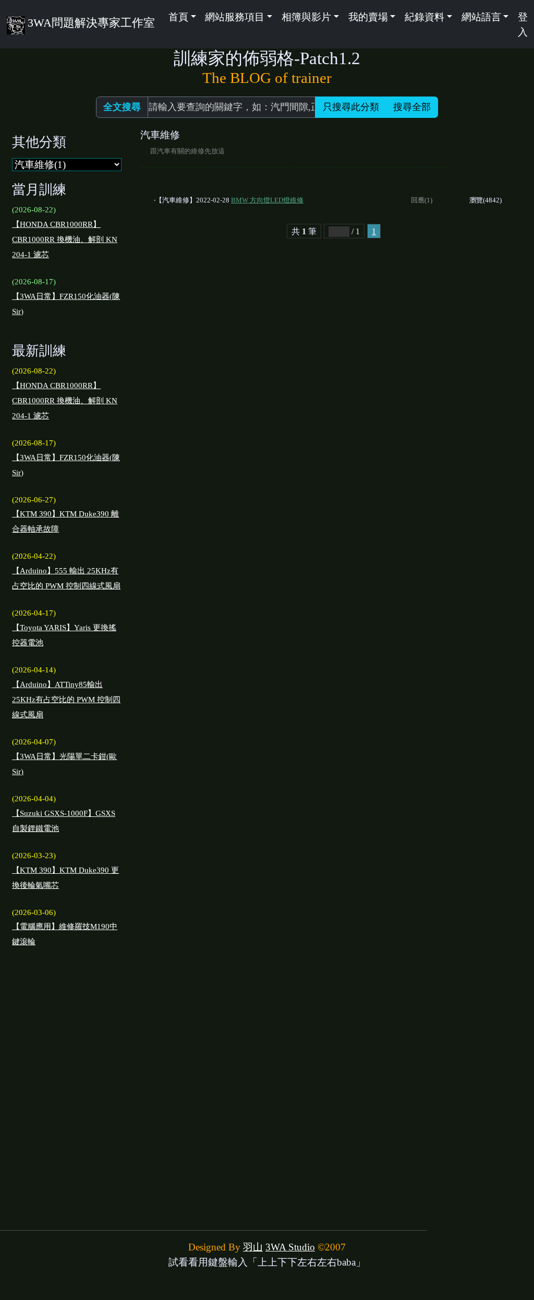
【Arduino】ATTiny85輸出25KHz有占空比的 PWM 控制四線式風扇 (66, 699)
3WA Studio (290, 1247)
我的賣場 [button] (368, 16)
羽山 (253, 1247)
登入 (523, 24)
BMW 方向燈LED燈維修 (267, 200)
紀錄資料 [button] (424, 16)
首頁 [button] (178, 16)
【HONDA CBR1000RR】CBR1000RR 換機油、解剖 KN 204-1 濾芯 (64, 239)
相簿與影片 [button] (306, 16)
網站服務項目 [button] (234, 16)
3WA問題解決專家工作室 (91, 22)
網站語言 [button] (481, 16)
